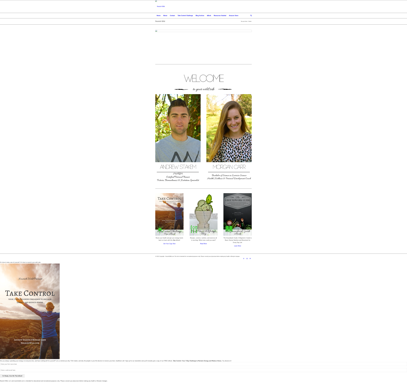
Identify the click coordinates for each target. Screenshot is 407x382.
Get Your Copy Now (169, 243)
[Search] (250, 15)
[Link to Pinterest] (250, 258)
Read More (203, 243)
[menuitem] (158, 15)
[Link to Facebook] (243, 258)
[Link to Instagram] (247, 258)
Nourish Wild (160, 21)
